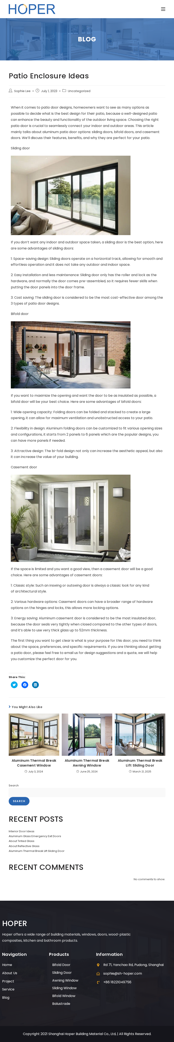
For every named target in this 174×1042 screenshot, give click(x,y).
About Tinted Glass (21, 841)
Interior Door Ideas (21, 831)
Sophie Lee (22, 91)
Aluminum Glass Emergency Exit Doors (35, 836)
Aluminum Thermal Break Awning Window (87, 763)
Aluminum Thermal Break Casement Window (34, 763)
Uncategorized (79, 91)
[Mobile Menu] (163, 9)
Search (14, 785)
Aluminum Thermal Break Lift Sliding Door (140, 763)
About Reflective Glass (24, 846)
